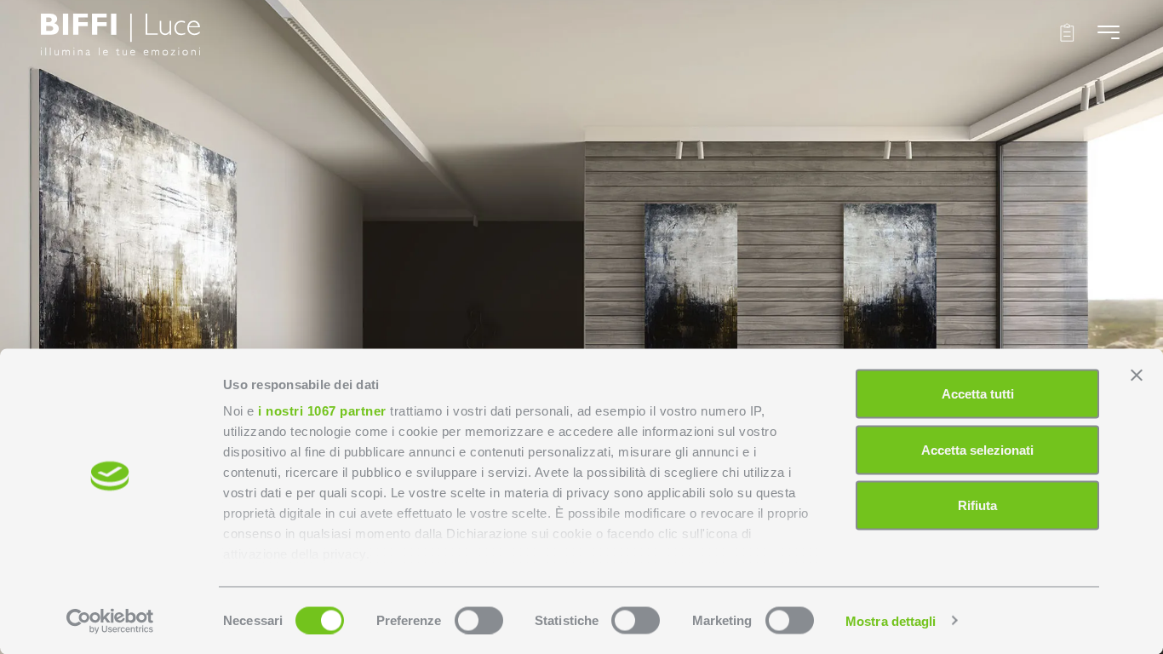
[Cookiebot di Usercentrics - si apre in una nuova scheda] (110, 621)
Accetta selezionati (977, 449)
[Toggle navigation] (1108, 32)
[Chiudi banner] (1137, 376)
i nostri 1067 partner (322, 411)
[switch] (479, 620)
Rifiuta (977, 505)
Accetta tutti (978, 394)
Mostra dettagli (891, 620)
